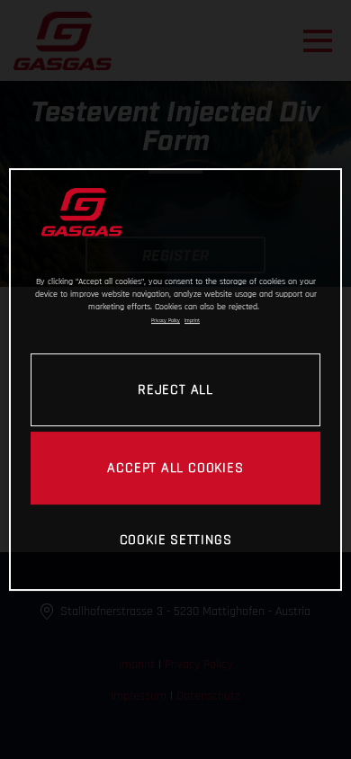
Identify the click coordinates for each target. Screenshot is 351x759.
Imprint (192, 320)
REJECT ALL (175, 389)
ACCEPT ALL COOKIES (175, 468)
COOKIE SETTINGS (176, 540)
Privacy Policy (165, 320)
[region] (176, 379)
